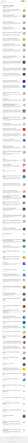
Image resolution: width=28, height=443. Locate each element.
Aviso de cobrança (19, 437)
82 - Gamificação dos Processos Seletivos (9, 293)
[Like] (3, 18)
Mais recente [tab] (4, 7)
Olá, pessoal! (4, 300)
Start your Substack (11, 439)
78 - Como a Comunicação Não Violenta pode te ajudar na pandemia (11, 336)
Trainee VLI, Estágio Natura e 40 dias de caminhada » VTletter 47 (12, 398)
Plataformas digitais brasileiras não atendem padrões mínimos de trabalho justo (11, 196)
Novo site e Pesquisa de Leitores (8, 233)
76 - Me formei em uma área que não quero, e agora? (11, 357)
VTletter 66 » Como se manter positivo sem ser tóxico (11, 9)
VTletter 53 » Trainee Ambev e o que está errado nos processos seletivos (11, 310)
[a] (24, 140)
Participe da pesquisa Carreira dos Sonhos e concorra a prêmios (11, 202)
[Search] (24, 7)
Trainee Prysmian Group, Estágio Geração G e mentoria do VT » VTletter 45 (12, 410)
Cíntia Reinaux (7, 12)
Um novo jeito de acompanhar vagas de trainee (10, 269)
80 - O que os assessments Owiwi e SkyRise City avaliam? (11, 305)
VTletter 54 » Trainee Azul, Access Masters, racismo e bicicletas (11, 251)
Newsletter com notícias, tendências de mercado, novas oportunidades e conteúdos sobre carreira (12, 312)
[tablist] (7, 7)
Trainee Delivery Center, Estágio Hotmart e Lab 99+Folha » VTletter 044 (11, 422)
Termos (16, 437)
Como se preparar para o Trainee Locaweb (9, 316)
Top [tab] (7, 7)
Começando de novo (6, 98)
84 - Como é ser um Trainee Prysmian (8, 139)
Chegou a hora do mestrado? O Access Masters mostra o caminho (11, 257)
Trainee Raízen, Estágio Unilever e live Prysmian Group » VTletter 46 (11, 403)
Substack (11, 441)
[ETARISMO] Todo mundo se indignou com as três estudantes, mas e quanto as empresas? (11, 104)
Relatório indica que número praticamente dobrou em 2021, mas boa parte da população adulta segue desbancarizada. (12, 209)
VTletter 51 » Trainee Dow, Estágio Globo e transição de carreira (11, 352)
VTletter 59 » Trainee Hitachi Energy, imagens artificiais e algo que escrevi (12, 152)
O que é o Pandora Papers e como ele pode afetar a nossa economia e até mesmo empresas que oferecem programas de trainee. (12, 264)
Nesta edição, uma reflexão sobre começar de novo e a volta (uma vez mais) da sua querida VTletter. (12, 95)
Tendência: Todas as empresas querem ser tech (10, 80)
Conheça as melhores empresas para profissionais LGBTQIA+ (12, 68)
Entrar (26, 1)
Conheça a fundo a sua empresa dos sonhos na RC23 (11, 85)
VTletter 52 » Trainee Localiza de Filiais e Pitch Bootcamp (11, 331)
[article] (14, 11)
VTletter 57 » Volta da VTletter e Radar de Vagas (10, 190)
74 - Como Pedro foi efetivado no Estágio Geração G (10, 378)
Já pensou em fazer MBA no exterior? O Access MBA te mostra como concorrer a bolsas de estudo (12, 240)
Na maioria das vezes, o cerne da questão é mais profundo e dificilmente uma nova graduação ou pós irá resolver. (12, 57)
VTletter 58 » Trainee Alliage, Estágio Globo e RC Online (11, 183)
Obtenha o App (18, 439)
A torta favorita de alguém (7, 123)
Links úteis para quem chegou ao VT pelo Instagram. (9, 170)
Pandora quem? (5, 262)
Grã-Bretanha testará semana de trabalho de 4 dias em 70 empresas (11, 176)
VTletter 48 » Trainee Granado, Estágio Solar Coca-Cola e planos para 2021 (11, 391)
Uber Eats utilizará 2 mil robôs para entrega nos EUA (11, 73)
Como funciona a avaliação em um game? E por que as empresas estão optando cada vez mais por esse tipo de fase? (11, 294)
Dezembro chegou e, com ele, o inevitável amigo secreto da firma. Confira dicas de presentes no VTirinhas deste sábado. (12, 28)
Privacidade (13, 437)
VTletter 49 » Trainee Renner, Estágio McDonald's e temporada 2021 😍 (12, 385)
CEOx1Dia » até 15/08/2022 (7, 164)
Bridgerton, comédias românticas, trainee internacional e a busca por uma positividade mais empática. (12, 11)
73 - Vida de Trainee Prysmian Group (8, 415)
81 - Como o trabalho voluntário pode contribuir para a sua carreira (11, 299)
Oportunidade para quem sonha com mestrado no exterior (11, 110)
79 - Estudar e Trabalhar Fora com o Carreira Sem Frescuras (12, 321)
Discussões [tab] (9, 7)
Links (3, 169)
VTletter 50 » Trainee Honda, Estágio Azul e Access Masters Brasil (12, 374)
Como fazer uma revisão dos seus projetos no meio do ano (11, 279)
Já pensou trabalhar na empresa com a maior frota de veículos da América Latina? (12, 287)
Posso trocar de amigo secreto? (7, 27)
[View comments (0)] (9, 13)
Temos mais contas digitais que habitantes (9, 208)
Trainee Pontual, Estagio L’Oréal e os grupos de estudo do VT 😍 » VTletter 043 (12, 430)
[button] (1, 3)
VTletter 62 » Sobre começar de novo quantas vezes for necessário (11, 93)
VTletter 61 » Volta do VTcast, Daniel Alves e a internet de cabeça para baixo (11, 117)
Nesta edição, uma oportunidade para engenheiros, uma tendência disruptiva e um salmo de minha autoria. (11, 153)
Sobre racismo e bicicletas (7, 245)
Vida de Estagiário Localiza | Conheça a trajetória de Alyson (12, 286)
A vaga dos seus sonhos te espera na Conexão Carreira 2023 (12, 61)
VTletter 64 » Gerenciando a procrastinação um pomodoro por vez (12, 33)
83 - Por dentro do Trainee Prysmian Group (9, 228)
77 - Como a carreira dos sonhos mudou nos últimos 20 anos (12, 341)
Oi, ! (3, 234)
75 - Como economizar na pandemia (8, 363)
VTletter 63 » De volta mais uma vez (8, 49)
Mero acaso (4, 159)
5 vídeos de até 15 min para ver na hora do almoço (10, 38)
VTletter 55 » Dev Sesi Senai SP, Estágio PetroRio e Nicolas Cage (11, 221)
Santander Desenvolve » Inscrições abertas (9, 128)
